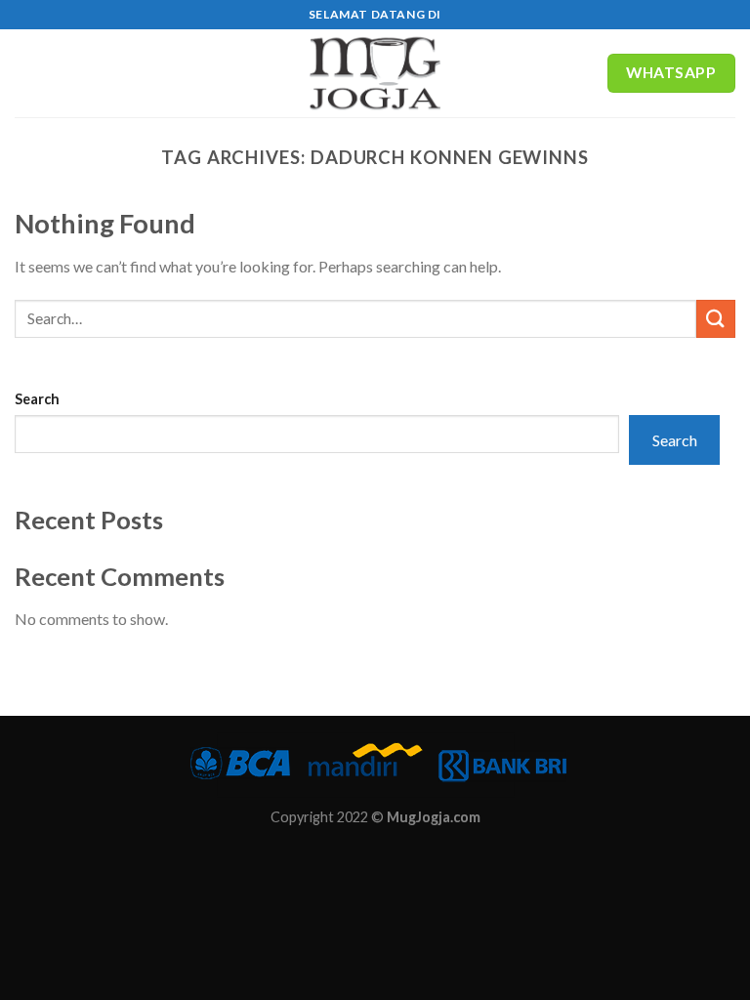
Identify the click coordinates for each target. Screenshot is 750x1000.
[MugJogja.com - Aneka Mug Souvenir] (375, 73)
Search (37, 399)
